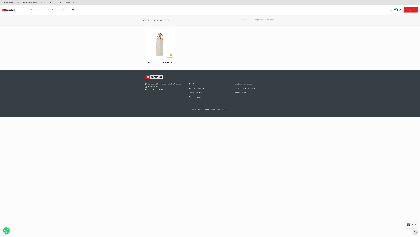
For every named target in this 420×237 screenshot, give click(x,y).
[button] (6, 230)
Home (240, 20)
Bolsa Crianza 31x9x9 (160, 62)
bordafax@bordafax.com (64, 2)
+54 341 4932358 (30, 2)
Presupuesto (411, 10)
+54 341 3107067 (45, 2)
